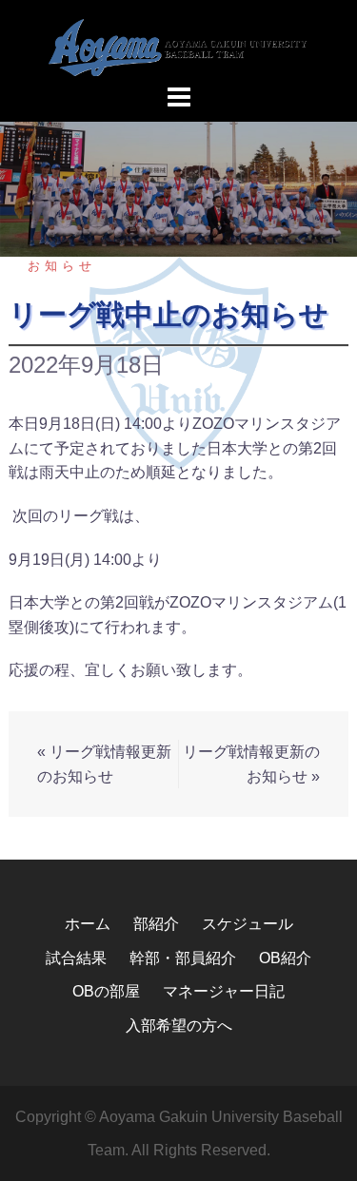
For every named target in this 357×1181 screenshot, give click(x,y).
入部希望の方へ (179, 1025)
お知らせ (62, 266)
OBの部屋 (106, 991)
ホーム (87, 924)
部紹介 (156, 924)
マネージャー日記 (224, 991)
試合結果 (76, 958)
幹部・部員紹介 (182, 958)
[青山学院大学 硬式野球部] (179, 46)
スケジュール (247, 924)
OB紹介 (285, 958)
